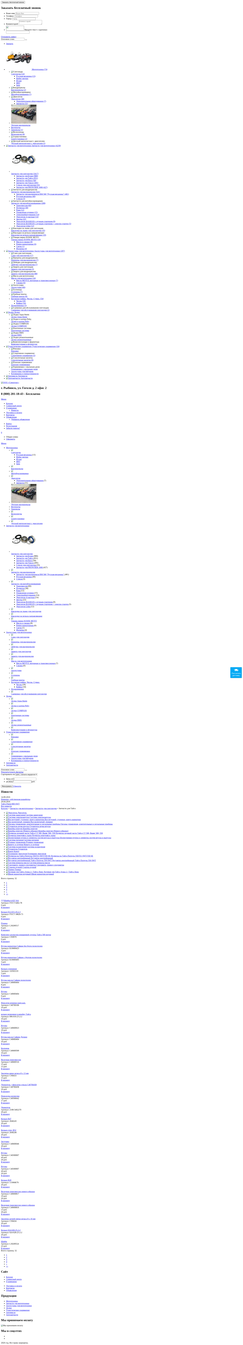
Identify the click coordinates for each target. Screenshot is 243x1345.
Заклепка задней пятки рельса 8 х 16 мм (18, 1219)
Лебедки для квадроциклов (23, 647)
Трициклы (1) (17, 130)
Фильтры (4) (21, 249)
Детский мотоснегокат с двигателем (27, 523)
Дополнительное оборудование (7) (31, 101)
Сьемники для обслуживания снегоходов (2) (30, 310)
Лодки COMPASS (19, 326)
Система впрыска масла (39, 863)
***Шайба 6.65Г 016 (10, 901)
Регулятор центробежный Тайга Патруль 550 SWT (74, 860)
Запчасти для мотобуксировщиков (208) (28, 203)
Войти (9, 424)
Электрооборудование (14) (27, 215)
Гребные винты (18, 680)
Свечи (19, 628)
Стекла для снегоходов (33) (28, 185)
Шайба (4, 1241)
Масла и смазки (23, 623)
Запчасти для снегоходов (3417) (24, 174)
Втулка (4, 991)
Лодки (17, 312)
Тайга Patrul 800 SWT (10, 804)
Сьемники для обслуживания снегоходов (29, 694)
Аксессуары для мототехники (19, 632)
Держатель (5, 1107)
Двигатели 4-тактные (25, 597)
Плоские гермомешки (20, 365)
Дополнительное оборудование (30, 480)
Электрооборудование (26, 595)
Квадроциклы (17, 469)
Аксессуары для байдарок (22, 371)
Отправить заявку (8, 37)
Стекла (19, 579)
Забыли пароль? (13, 428)
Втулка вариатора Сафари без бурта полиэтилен (22, 946)
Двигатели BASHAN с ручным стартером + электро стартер (42, 604)
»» (7, 894)
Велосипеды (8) (18, 134)
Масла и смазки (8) (24, 242)
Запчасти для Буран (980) (27, 176)
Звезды (19, 600)
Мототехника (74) (39, 69)
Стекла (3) (20, 199)
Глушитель (22, 849)
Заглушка (5, 1141)
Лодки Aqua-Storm (19, 317)
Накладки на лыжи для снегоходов (26, 611)
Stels (18, 85)
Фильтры (20, 630)
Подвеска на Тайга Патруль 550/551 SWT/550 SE (72, 856)
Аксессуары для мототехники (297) (49, 251)
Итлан (19, 81)
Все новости (6, 806)
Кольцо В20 (6, 1180)
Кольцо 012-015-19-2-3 (11, 912)
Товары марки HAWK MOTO (24, 621)
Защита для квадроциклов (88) (24, 274)
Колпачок (5, 1048)
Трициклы (15, 509)
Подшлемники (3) (19, 305)
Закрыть (9, 44)
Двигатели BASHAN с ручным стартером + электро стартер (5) (43, 224)
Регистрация (11, 426)
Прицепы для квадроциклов (23, 642)
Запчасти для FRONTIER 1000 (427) (31, 187)
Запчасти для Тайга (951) (27, 178)
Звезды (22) (21, 219)
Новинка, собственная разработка (15, 799)
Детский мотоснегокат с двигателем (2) (28, 143)
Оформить (10, 439)
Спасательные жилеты (21, 746)
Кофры (19, 687)
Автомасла (22, 376)
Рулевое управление (35, 842)
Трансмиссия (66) (23, 205)
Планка (4, 923)
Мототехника (12, 448)
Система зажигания (34, 815)
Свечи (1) (20, 246)
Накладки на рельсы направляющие (26, 616)
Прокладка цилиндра (10, 1096)
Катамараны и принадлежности (25, 374)
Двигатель (22, 813)
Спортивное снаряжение (22, 742)
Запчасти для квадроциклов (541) (25, 192)
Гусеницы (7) (17, 292)
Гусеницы (15, 675)
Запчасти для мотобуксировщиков (26, 584)
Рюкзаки (15, 351)
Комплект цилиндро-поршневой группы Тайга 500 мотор (26, 935)
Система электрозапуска (40, 817)
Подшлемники (17, 689)
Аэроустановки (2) (19, 139)
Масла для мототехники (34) (23, 278)
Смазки (19, 666)
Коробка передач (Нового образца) (53, 831)
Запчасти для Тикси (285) (27, 183)
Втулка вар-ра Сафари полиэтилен (16, 980)
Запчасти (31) (22, 103)
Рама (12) (20, 210)
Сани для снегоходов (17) (22, 255)
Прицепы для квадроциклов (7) (24, 260)
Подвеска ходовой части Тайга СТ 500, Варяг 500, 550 (79, 833)
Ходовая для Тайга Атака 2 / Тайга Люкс (61, 872)
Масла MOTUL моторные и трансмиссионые (36, 663)
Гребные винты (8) (19, 296)
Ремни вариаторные (25, 625)
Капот (16, 851)
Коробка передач (30, 829)
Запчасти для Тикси (25, 563)
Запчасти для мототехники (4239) (46, 146)
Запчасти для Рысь (24, 560)
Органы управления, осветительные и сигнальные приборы (87, 824)
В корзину (5, 907)
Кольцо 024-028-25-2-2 (11, 1230)
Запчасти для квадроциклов (23, 572)
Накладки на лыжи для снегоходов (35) (28, 230)
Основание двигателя (36, 854)
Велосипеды (16, 514)
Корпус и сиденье (31, 844)
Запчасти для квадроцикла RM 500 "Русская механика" (40, 574)
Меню (3, 399)
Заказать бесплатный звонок (13, 2)
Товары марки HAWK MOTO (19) (26, 240)
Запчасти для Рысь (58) (26, 180)
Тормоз (18, 869)
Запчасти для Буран (25, 556)
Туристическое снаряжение (18, 732)
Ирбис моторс (22, 78)
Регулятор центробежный (42, 858)
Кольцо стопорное (9, 969)
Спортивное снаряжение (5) (23, 355)
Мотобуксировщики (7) (21, 94)
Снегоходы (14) (18, 74)
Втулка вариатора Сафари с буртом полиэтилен (21, 957)
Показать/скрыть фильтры (12, 772)
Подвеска (20, 588)
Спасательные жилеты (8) (22, 360)
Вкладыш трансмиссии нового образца (18, 1191)
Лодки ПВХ (16, 335)
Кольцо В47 (6, 1119)
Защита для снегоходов (21, 651)
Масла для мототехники (21, 661)
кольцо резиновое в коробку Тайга (16, 1014)
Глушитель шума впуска (40, 826)
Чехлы (19, 684)
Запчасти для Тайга (25, 558)
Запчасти (20, 483)
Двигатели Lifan (23, 606)
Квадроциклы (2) (18, 90)
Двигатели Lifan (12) (25, 226)
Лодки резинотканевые (21, 340)
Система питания (31, 840)
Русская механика (24, 455)
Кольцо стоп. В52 (8, 1130)
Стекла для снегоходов (26, 565)
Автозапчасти (27, 378)
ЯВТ (18, 83)
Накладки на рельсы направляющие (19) (28, 235)
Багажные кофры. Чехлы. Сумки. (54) (27, 299)
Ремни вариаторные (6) (26, 244)
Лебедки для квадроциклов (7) (24, 265)
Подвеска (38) (22, 208)
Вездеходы (15, 127)
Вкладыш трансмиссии (11, 1060)
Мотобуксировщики (20, 473)
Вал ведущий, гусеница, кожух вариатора (63, 819)
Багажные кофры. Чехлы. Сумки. (25, 682)
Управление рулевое (25, 593)
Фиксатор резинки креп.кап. (13, 1003)
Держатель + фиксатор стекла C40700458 (19, 1085)
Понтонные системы (20, 330)
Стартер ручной (29, 867)
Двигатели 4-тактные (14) (27, 217)
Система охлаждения (36, 847)
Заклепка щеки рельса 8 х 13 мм (15, 1073)
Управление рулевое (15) (27, 212)
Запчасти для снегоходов (22, 554)
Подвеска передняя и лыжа (43, 835)
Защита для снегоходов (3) (22, 269)
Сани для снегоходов (20, 637)
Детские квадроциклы (20, 125)
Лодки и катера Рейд (20, 321)
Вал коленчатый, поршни (42, 822)
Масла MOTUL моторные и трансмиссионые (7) (37, 280)
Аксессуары (16, 670)
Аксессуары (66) (18, 287)
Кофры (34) (21, 303)
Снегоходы (16, 452)
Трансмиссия (22, 586)
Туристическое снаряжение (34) (45, 346)
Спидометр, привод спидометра (50, 865)
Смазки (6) (20, 283)
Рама (18, 591)
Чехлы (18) (21, 301)
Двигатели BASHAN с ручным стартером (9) (35, 221)
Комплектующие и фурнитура (24, 344)
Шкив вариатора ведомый (42, 874)
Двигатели (15, 478)
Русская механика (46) (25, 196)
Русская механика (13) (25, 76)
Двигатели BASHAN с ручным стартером (34, 602)
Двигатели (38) (17, 99)
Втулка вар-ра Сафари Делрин (14, 1037)
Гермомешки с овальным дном (24, 369)
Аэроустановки (17, 519)
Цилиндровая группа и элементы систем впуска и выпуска (85, 838)
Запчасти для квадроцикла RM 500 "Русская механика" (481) (42, 194)
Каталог (4, 808)
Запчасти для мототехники (17, 526)
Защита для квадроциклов (22, 656)
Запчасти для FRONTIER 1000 (29, 567)
